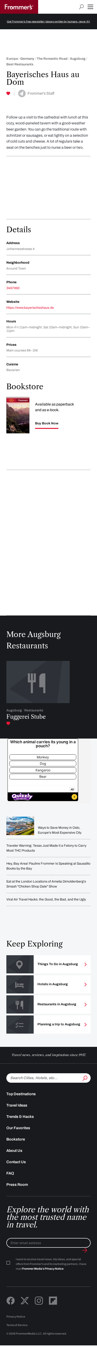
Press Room (17, 1185)
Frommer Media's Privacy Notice (43, 1268)
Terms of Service (17, 1325)
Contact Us (16, 1162)
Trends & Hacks (20, 1117)
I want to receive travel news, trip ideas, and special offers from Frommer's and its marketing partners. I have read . (51, 1264)
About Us (14, 1151)
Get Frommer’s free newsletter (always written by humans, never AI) (48, 21)
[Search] (84, 1077)
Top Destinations (21, 1094)
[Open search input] (81, 7)
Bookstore (15, 1139)
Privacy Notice (15, 1316)
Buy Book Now (46, 423)
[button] (90, 7)
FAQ (10, 1173)
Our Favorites (18, 1128)
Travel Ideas (16, 1105)
